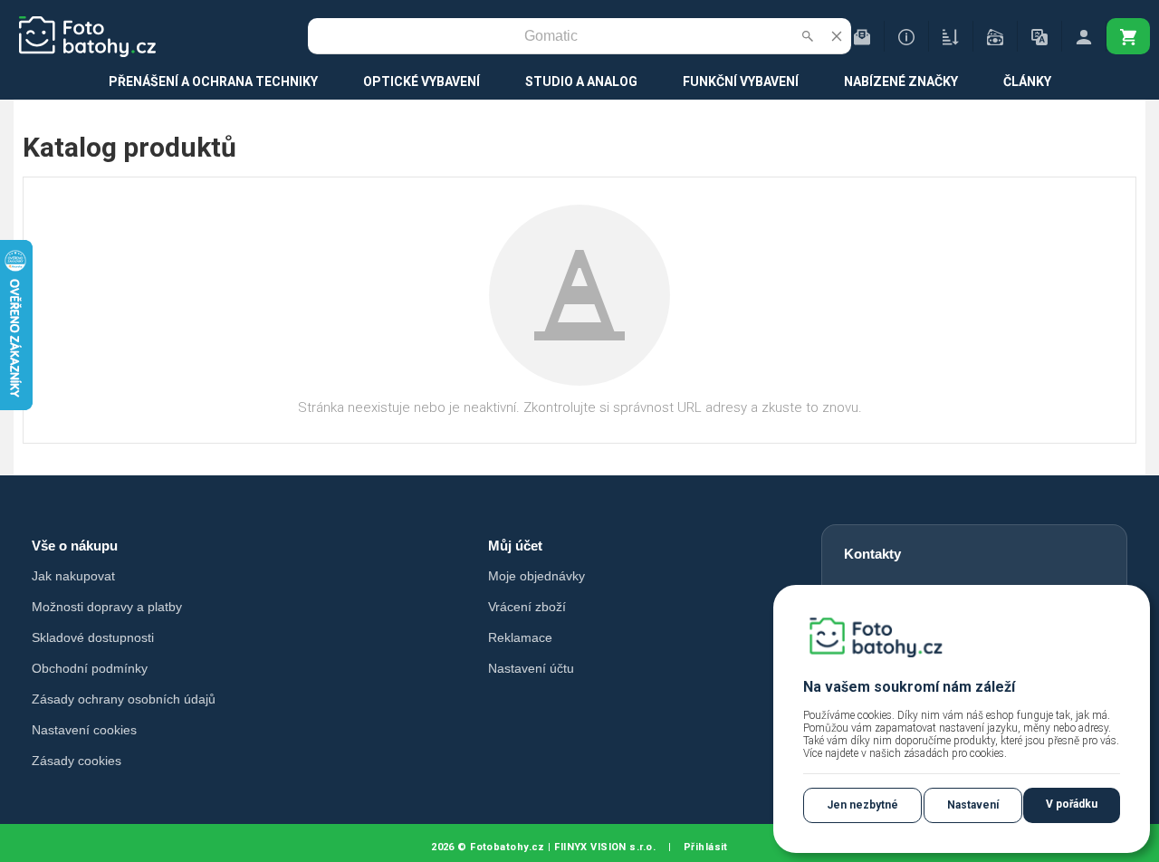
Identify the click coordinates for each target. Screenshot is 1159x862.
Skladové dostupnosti (93, 637)
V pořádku (1071, 804)
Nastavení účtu (531, 668)
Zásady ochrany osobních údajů (124, 699)
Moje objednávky (536, 576)
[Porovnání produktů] (951, 36)
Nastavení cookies (84, 730)
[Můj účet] (1084, 36)
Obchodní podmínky (90, 668)
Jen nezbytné (862, 805)
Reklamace (520, 637)
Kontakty (872, 553)
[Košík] (1128, 36)
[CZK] (995, 36)
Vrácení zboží (527, 606)
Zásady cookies (76, 760)
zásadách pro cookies (954, 753)
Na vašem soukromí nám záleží (909, 686)
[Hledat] (807, 36)
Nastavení (973, 805)
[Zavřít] (836, 36)
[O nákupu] (906, 36)
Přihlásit (706, 847)
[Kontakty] (862, 36)
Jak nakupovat (73, 576)
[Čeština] (1039, 36)
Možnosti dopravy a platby (107, 606)
